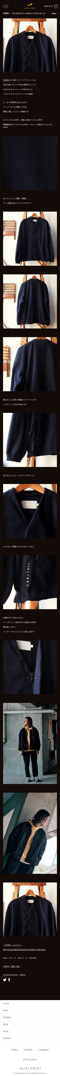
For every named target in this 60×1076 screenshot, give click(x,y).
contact (7, 1038)
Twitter (14, 1049)
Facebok (28, 1049)
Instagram (44, 1049)
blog (5, 1024)
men (5, 1010)
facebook (9, 980)
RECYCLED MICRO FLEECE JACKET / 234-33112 (24, 950)
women (7, 1017)
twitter (4, 980)
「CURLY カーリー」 (12, 945)
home (6, 1003)
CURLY (6, 80)
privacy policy (30, 1059)
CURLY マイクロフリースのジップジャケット (29, 13)
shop (5, 1031)
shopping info (48, 6)
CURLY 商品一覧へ (11, 966)
